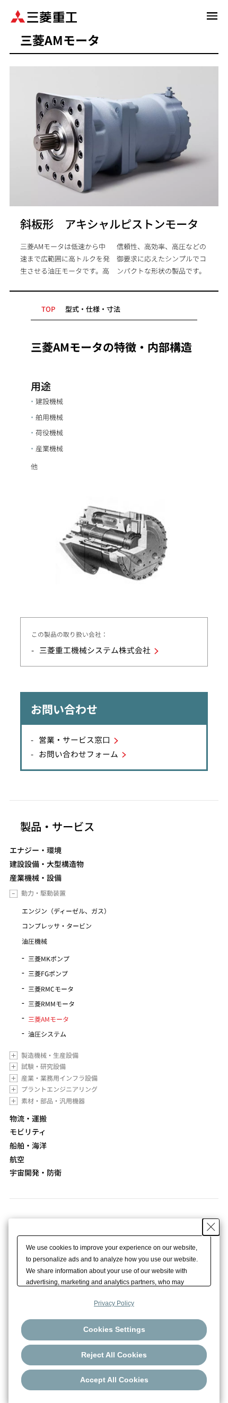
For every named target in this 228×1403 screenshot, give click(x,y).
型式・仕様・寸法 (92, 309)
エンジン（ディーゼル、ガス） (66, 910)
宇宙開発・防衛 (36, 1173)
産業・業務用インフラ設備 (59, 1077)
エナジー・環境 (36, 850)
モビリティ (28, 1132)
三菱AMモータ (48, 1018)
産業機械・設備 (36, 878)
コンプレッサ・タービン (57, 925)
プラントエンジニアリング (59, 1088)
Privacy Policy (114, 1303)
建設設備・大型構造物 (47, 864)
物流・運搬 (28, 1118)
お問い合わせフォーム (78, 753)
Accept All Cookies (114, 1379)
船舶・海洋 (28, 1146)
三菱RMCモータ (51, 988)
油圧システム (47, 1033)
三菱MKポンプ (48, 958)
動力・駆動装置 (43, 892)
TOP (48, 309)
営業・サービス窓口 (74, 739)
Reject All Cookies (114, 1355)
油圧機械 (34, 940)
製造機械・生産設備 (49, 1054)
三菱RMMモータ (51, 1003)
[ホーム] (44, 16)
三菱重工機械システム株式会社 (95, 649)
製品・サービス (57, 826)
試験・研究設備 (43, 1066)
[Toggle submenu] (13, 894)
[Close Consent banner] (211, 1226)
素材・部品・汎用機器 (53, 1100)
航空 (17, 1159)
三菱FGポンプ (48, 973)
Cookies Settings (114, 1329)
